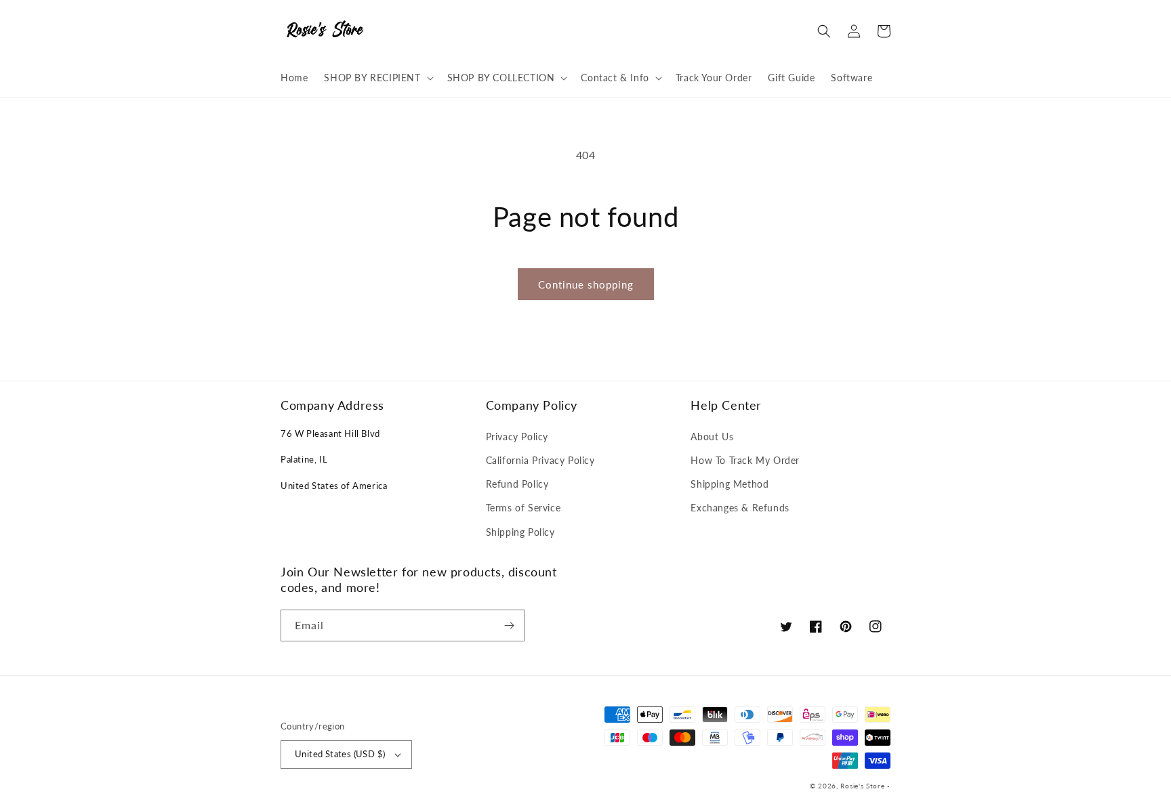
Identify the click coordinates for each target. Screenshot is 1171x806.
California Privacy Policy (540, 460)
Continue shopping (586, 284)
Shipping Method (729, 484)
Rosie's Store (863, 786)
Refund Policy (517, 484)
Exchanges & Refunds (740, 507)
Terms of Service (523, 507)
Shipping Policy (520, 532)
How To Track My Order (745, 460)
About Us (712, 436)
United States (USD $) (340, 753)
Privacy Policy (517, 436)
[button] (377, 78)
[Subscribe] (509, 625)
